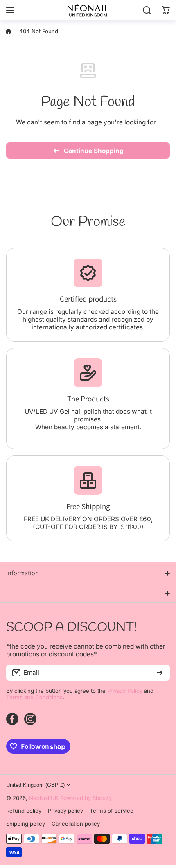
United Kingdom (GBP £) (35, 785)
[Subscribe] (159, 673)
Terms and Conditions (34, 697)
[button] (166, 10)
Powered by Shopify (86, 798)
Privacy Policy (124, 690)
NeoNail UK (44, 798)
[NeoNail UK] (88, 10)
